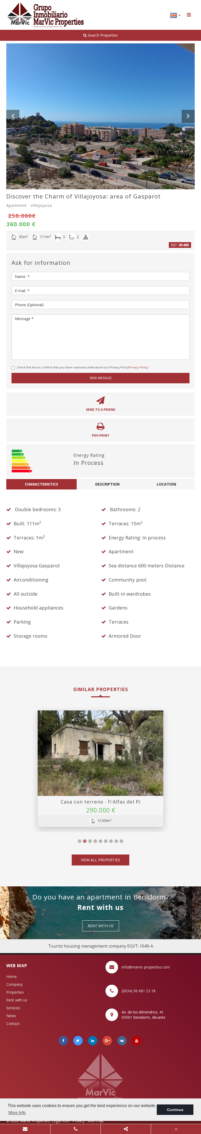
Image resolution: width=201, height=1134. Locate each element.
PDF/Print (100, 435)
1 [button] (79, 841)
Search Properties (102, 35)
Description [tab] (107, 484)
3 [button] (90, 841)
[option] (100, 116)
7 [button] (111, 841)
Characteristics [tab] (41, 484)
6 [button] (105, 841)
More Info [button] (17, 1112)
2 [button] (84, 841)
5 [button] (100, 841)
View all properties (100, 859)
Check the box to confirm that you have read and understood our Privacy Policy (82, 367)
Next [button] (188, 116)
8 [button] (116, 841)
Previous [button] (12, 116)
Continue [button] (175, 1110)
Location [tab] (166, 484)
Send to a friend (100, 409)
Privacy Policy (138, 367)
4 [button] (95, 841)
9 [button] (121, 841)
